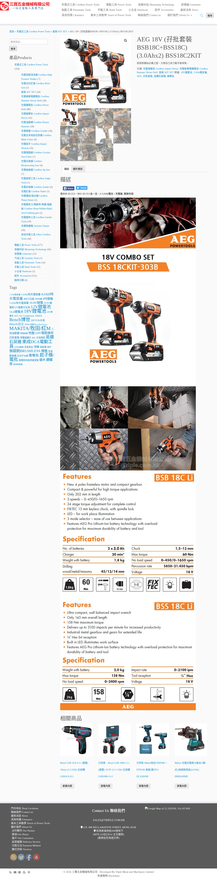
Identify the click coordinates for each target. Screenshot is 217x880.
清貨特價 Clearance (73, 15)
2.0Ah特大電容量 (31, 294)
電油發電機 (18, 364)
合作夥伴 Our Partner (23, 830)
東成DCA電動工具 (30, 344)
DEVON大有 (38, 320)
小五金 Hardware (138, 9)
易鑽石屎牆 (160, 76)
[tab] (67, 169)
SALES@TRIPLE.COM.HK (109, 820)
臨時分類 (19, 280)
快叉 (34, 338)
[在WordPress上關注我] (30, 872)
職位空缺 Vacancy (22, 849)
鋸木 (42, 360)
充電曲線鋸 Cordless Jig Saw (35, 170)
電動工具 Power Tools (118, 4)
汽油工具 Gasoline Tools (26, 258)
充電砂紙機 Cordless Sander (35, 187)
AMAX (38, 315)
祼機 (44, 351)
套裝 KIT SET (60, 31)
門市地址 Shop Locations (24, 808)
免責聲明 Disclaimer (108, 875)
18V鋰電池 (35, 311)
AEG (16, 316)
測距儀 (43, 347)
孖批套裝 (14, 337)
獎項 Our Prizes (20, 834)
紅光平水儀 (22, 355)
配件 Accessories (164, 9)
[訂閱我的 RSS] (11, 872)
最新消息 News (189, 9)
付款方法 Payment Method (26, 845)
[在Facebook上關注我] (20, 872)
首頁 (11, 31)
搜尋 (210, 15)
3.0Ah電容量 (200, 72)
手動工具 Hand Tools (110, 9)
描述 (66, 169)
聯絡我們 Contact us (149, 15)
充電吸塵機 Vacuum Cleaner (35, 226)
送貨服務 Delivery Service (26, 841)
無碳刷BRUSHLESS (24, 351)
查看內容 (67, 786)
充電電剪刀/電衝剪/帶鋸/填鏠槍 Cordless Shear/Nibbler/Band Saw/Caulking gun (36, 208)
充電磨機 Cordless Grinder (34, 131)
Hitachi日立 (16, 324)
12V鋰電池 (41, 306)
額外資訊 (78, 169)
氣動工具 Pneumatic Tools (76, 9)
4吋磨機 (48, 298)
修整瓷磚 (24, 333)
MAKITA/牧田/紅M (30, 328)
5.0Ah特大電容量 (19, 302)
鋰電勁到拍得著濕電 (29, 360)
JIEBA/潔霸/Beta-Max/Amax (36, 324)
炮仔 (49, 347)
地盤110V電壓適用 (40, 333)
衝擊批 (34, 355)
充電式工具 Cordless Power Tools (80, 4)
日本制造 (40, 337)
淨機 (36, 346)
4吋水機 (38, 299)
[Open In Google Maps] (167, 808)
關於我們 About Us (178, 15)
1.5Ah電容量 (15, 295)
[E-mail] (16, 872)
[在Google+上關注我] (25, 872)
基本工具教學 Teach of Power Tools (111, 15)
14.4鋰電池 (16, 311)
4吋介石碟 (29, 299)
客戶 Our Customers (23, 838)
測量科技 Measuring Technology (156, 4)
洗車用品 (28, 347)
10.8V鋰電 (36, 302)
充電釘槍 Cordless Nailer (33, 191)
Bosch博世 (19, 319)
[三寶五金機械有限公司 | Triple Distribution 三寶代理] (25, 6)
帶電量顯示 (25, 337)
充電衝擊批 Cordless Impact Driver (160, 68)
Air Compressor (26, 316)
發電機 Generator (191, 4)
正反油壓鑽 (19, 347)
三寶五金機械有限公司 (84, 872)
